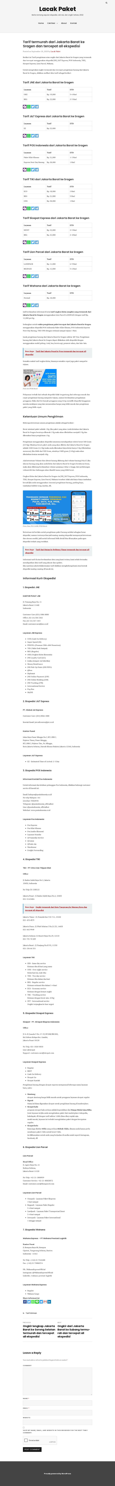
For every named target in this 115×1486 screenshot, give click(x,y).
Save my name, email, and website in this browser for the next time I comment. (55, 1431)
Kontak (73, 23)
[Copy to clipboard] (25, 106)
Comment (27, 1366)
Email (26, 1408)
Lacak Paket (57, 9)
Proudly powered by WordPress (57, 1474)
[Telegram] (41, 1302)
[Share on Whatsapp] (29, 106)
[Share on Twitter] (33, 106)
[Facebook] (25, 1302)
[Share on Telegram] (37, 106)
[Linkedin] (49, 1302)
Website (26, 1418)
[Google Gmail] (45, 1302)
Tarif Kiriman (31, 1313)
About (64, 23)
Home (41, 23)
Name (26, 1398)
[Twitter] (29, 1302)
